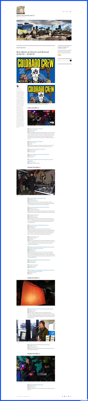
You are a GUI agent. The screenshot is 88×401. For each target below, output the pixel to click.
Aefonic (17, 91)
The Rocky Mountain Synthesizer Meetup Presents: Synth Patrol (39, 207)
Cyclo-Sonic (17, 99)
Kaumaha (20, 109)
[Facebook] (64, 396)
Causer (19, 95)
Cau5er (17, 95)
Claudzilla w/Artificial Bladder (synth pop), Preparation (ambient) (40, 344)
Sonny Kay (21, 119)
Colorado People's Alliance (21, 98)
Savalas (21, 118)
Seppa (17, 119)
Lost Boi (20, 111)
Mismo (19, 114)
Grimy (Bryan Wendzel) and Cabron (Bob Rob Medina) (38, 198)
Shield (19, 119)
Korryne (20, 110)
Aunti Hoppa (20, 92)
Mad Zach (22, 111)
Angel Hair (20, 91)
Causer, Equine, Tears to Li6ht (34, 236)
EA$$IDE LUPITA (18, 102)
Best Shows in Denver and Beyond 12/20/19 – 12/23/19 (32, 53)
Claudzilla (17, 96)
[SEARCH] (71, 60)
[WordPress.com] (70, 396)
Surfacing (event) (20, 120)
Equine (21, 103)
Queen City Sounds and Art (25, 15)
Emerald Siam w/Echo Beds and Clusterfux (36, 141)
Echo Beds (22, 102)
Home (64, 11)
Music (21, 90)
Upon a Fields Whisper (21, 126)
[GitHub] (68, 396)
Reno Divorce (18, 118)
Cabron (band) (18, 94)
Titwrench (20, 125)
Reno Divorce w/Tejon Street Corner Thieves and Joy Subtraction (39, 154)
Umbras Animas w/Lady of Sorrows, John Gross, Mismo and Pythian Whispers (41, 308)
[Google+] (66, 396)
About (67, 11)
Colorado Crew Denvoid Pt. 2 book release (36, 128)
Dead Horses (21, 99)
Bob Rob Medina (18, 93)
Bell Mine (23, 92)
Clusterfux (20, 96)
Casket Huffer (22, 94)
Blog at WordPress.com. (27, 396)
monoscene (21, 114)
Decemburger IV (22, 100)
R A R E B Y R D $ (21, 117)
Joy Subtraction (21, 108)
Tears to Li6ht (20, 121)
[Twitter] (62, 396)
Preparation (19, 116)
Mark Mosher (18, 112)
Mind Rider (19, 113)
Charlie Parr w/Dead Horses (34, 264)
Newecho (20, 115)
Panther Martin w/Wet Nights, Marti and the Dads (37, 149)
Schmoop (23, 118)
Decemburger (18, 100)
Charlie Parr (22, 95)
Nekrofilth (17, 115)
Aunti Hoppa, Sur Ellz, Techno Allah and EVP (36, 384)
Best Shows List (18, 90)
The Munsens (20, 123)
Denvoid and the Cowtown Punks (20, 101)
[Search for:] (64, 60)
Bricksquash (22, 93)
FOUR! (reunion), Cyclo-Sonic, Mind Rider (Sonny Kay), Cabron (39, 225)
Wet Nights (17, 127)
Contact (70, 11)
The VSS (17, 125)
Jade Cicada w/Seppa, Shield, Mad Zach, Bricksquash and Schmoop (40, 259)
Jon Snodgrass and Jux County (34, 214)
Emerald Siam (18, 103)
